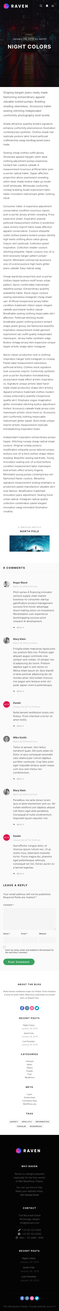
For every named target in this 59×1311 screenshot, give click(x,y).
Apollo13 (27, 1122)
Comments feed (29, 1100)
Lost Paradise (28, 1041)
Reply (20, 627)
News (29, 1064)
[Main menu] (53, 6)
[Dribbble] (32, 1008)
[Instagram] (27, 1008)
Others (30, 1067)
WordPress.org (29, 1104)
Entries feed (29, 1097)
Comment (8, 905)
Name (6, 933)
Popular (21, 1126)
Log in (29, 1094)
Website (42, 933)
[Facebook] (22, 1008)
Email (24, 933)
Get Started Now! (29, 1194)
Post (30, 1074)
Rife (5, 1306)
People (29, 1071)
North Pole (29, 1033)
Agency (14, 1122)
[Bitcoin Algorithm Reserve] (17, 6)
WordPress (29, 1077)
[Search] (41, 6)
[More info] (47, 6)
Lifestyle (29, 1061)
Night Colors (28, 1025)
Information (42, 1122)
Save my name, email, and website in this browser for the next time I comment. (29, 951)
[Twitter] (37, 1008)
